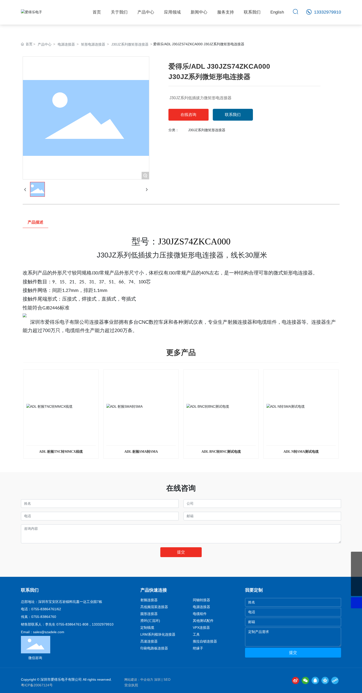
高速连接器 (149, 641)
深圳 (157, 679)
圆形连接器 (149, 614)
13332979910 (327, 12)
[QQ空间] (325, 680)
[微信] (305, 680)
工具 (196, 634)
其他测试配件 (203, 621)
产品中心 (44, 44)
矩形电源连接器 (93, 44)
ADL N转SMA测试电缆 (301, 451)
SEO (167, 679)
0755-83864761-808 (72, 624)
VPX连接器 (201, 627)
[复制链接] (335, 680)
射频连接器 (149, 600)
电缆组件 (200, 614)
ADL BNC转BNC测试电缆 (221, 451)
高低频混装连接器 (154, 607)
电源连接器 (66, 44)
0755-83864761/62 (46, 609)
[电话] (356, 568)
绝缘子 (198, 648)
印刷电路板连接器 (154, 648)
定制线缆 (147, 627)
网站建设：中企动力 (138, 679)
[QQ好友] (315, 680)
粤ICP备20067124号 (37, 685)
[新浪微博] (295, 680)
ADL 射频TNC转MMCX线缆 (61, 451)
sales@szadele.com (48, 632)
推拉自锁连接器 (205, 641)
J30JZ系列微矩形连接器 (129, 44)
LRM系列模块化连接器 (157, 634)
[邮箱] (356, 557)
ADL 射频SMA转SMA (141, 451)
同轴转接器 (201, 600)
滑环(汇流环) (150, 621)
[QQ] (356, 579)
